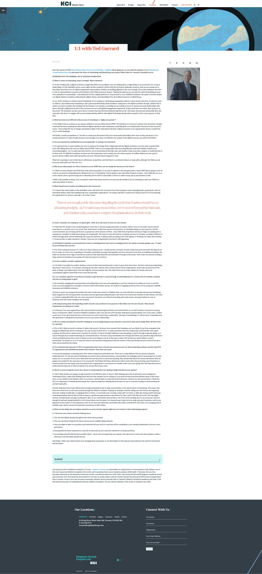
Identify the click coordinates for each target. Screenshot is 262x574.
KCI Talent (186, 5)
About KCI (120, 5)
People (131, 5)
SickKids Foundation (99, 469)
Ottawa (124, 517)
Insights (152, 5)
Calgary (100, 517)
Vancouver (109, 517)
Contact (175, 5)
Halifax (117, 517)
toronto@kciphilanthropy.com (91, 525)
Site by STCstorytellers (91, 571)
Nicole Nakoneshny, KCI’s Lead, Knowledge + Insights (91, 70)
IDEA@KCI (164, 5)
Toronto (83, 517)
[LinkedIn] (118, 560)
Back (1, 8)
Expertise (141, 5)
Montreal (92, 517)
